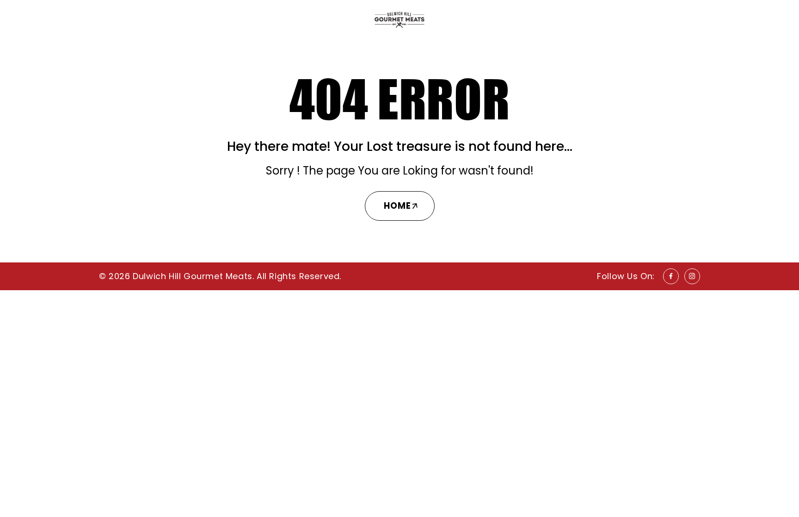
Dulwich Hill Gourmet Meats (192, 276)
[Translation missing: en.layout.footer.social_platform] (671, 276)
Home (397, 206)
